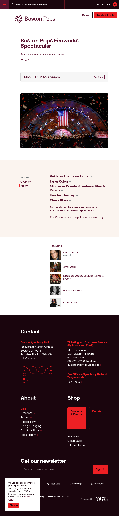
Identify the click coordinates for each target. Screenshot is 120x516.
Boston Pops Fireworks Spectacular (72, 210)
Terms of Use (53, 496)
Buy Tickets (74, 436)
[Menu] (4, 4)
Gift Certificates (76, 445)
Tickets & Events (105, 15)
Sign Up (100, 469)
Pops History (29, 434)
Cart (111, 4)
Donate (86, 15)
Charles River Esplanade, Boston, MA (44, 54)
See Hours (73, 381)
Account (100, 4)
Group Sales (74, 440)
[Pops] (75, 484)
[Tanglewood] (54, 484)
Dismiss (14, 505)
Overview (26, 181)
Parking (25, 417)
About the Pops (30, 430)
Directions (26, 413)
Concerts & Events (76, 413)
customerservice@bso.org (83, 364)
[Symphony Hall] (97, 484)
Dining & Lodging (31, 426)
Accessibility (28, 421)
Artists (24, 185)
